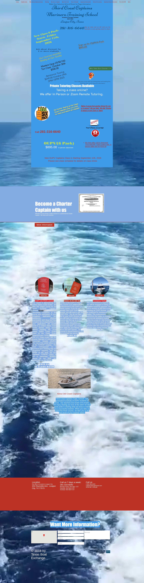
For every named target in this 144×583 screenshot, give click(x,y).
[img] (44, 286)
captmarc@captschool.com (94, 485)
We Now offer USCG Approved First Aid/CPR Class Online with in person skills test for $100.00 (98, 144)
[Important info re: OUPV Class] (91, 75)
